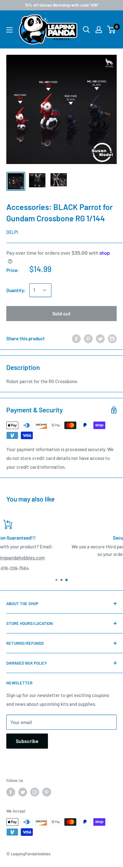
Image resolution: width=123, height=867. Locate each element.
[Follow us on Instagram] (34, 792)
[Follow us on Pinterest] (46, 792)
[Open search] (86, 29)
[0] (111, 29)
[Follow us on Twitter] (22, 792)
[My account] (99, 29)
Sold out (61, 313)
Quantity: (16, 290)
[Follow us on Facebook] (10, 792)
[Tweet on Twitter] (100, 338)
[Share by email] (112, 338)
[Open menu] (9, 29)
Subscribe (27, 741)
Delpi (12, 232)
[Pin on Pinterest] (88, 338)
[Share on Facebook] (76, 338)
